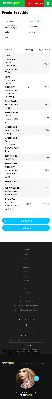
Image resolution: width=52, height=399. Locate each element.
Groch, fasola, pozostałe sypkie (11, 26)
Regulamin (26, 292)
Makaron (32, 32)
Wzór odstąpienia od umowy (26, 310)
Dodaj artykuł (26, 280)
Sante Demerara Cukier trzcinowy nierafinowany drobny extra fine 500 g (12, 86)
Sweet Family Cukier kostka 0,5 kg (12, 130)
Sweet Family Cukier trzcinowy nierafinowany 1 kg (12, 144)
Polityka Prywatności (26, 301)
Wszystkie (9, 21)
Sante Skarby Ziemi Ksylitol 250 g (11, 104)
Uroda (26, 271)
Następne (26, 228)
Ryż (6, 38)
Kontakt (26, 288)
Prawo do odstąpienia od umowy (26, 305)
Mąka (7, 32)
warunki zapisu (33, 351)
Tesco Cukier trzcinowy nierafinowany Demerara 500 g (12, 170)
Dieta (26, 258)
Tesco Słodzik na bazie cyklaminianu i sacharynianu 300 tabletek (12, 188)
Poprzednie (25, 220)
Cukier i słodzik (35, 21)
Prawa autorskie (26, 297)
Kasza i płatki (34, 26)
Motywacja (26, 250)
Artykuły (26, 276)
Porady (26, 267)
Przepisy (26, 254)
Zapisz (25, 345)
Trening (26, 263)
